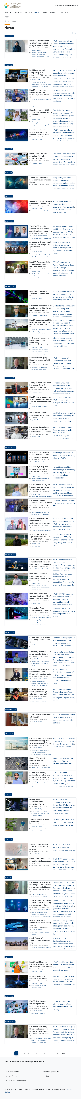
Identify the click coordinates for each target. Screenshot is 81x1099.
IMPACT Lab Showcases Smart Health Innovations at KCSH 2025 (40, 861)
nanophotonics (46, 767)
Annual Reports (36, 647)
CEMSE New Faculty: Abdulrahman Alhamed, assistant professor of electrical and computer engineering (40, 777)
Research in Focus (46, 659)
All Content (13, 1076)
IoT (35, 894)
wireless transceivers (43, 784)
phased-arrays (45, 786)
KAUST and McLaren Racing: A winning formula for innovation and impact (40, 964)
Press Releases (46, 99)
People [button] (27, 12)
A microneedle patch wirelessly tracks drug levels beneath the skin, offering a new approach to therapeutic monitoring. (64, 95)
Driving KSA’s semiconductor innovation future (36, 801)
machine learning (36, 589)
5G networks (35, 750)
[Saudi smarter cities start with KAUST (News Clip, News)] (16, 719)
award (33, 409)
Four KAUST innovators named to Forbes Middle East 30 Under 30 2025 (40, 454)
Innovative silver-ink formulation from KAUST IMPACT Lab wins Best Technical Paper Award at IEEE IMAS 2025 (40, 598)
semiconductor (45, 813)
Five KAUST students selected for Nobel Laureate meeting (38, 156)
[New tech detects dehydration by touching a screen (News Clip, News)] (16, 925)
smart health (35, 530)
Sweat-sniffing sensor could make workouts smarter (38, 846)
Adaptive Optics (40, 480)
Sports (43, 334)
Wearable (34, 932)
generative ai (47, 332)
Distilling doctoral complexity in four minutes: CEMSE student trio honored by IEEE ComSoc (39, 75)
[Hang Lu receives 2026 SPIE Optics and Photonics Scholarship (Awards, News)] (16, 115)
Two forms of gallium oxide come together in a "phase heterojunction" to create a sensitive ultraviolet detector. (64, 980)
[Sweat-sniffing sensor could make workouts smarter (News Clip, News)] (16, 849)
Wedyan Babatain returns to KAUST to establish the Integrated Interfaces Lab (40, 43)
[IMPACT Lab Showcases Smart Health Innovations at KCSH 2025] (16, 864)
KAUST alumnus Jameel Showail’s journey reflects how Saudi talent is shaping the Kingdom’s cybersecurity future (64, 694)
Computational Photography (39, 367)
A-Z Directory (11, 1072)
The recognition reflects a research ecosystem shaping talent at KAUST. (64, 455)
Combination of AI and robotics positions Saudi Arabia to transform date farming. (62, 1005)
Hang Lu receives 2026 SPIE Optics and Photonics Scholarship (40, 112)
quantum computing (37, 912)
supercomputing (36, 620)
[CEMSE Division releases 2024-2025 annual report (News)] (16, 642)
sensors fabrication (42, 829)
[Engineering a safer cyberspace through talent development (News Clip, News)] (16, 694)
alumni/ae (35, 701)
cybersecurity (42, 701)
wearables (41, 56)
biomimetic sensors (43, 932)
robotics (34, 661)
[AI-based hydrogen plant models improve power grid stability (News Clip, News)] (16, 247)
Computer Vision (36, 334)
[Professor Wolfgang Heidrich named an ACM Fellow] (16, 363)
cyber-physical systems (38, 256)
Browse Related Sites (17, 1081)
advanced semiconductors (39, 211)
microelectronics (41, 914)
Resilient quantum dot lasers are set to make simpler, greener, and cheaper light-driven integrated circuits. (64, 296)
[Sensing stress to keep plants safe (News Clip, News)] (16, 824)
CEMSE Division (64, 12)
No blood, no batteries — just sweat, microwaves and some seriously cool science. (64, 847)
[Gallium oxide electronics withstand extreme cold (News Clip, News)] (16, 206)
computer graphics (37, 369)
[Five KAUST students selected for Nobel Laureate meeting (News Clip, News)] (16, 159)
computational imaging (38, 478)
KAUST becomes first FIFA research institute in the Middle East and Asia (40, 322)
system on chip (36, 786)
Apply (7, 17)
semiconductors (41, 894)
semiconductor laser (42, 126)
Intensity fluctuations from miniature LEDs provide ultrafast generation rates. (63, 761)
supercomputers (36, 622)
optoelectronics (36, 813)
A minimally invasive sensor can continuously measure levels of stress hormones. (63, 822)
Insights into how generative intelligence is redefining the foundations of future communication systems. (64, 417)
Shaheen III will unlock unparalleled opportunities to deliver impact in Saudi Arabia (64, 612)
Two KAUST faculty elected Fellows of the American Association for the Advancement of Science (40, 231)
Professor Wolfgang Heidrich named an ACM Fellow (39, 360)
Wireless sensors (44, 106)
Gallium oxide (35, 985)
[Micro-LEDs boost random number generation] (16, 763)
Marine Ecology (47, 238)
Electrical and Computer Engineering (66, 5)
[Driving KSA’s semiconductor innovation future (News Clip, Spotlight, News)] (16, 804)
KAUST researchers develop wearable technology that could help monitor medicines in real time (40, 95)
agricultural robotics (37, 663)
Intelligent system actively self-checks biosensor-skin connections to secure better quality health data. (64, 342)
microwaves (45, 514)
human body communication (40, 349)
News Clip (34, 99)
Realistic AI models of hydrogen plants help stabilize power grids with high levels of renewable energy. (63, 247)
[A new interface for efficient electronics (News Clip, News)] (16, 981)
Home (7, 21)
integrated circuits (37, 351)
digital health (35, 104)
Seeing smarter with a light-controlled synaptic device (40, 179)
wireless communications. (39, 82)
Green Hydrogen (36, 254)
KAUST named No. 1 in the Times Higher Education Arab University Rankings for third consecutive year (40, 564)
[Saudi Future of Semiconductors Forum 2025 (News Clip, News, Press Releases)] (16, 943)
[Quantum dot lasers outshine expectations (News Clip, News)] (16, 296)
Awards (34, 79)
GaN (40, 767)
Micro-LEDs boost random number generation (37, 760)
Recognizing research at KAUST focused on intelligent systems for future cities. (64, 401)
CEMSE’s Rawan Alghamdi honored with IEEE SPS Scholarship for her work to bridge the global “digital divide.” (63, 539)
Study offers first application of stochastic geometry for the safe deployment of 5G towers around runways (64, 743)
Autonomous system (43, 661)
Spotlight (34, 50)
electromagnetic (44, 750)
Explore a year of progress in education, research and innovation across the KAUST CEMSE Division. (64, 642)
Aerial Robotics (41, 681)
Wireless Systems (37, 238)
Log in (48, 1076)
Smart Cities (40, 724)
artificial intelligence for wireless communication (41, 276)
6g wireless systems (40, 274)
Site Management (50, 1072)
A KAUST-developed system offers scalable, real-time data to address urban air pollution (64, 719)
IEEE (33, 439)
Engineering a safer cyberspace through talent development (38, 691)
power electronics (37, 815)
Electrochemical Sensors (38, 831)
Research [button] (17, 12)
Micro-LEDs (35, 496)
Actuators (39, 52)
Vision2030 (42, 1013)
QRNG (49, 916)
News (39, 50)
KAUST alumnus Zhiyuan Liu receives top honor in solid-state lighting (40, 487)
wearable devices (37, 102)
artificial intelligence (37, 332)
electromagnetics (36, 514)
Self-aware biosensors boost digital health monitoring (39, 340)
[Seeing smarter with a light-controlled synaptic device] (16, 182)
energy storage (46, 254)
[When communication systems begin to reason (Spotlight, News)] (16, 418)
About (52, 12)
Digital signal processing (44, 354)
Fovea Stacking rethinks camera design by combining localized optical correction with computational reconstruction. (64, 472)
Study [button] (7, 12)
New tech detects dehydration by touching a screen (40, 922)
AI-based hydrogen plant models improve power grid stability (40, 244)
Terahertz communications (39, 84)
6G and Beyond (36, 546)
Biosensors (45, 102)
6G (32, 274)
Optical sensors (36, 585)
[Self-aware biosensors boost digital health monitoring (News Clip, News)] (16, 343)
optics (44, 369)
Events (44, 12)
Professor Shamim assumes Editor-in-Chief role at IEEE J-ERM (64, 503)
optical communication (45, 496)
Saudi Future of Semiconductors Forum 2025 (39, 940)
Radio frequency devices (39, 512)
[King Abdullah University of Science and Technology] (16, 5)
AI (40, 530)
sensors (34, 52)
